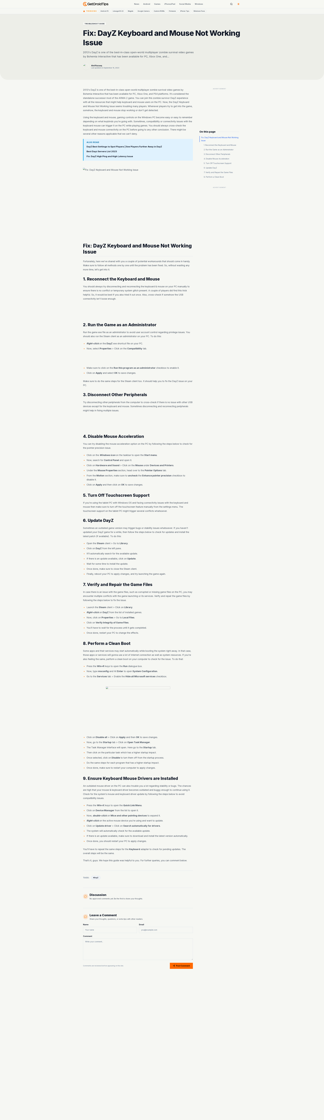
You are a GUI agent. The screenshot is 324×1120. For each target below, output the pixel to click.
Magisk (130, 11)
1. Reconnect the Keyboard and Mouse (220, 145)
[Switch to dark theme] (238, 4)
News (136, 4)
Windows (199, 4)
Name (85, 924)
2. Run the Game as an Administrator (219, 150)
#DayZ (95, 878)
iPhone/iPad (169, 4)
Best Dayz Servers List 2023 (102, 151)
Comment (87, 936)
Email (141, 924)
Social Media (185, 4)
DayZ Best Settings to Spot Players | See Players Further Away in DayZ (124, 146)
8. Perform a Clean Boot (214, 177)
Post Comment (183, 966)
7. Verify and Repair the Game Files (218, 172)
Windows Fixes (199, 11)
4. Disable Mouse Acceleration (216, 159)
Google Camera (143, 11)
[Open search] (231, 4)
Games (157, 4)
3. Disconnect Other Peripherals (217, 154)
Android (146, 4)
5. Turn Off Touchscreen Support (217, 163)
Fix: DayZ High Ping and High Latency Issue (110, 156)
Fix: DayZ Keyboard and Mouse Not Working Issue (219, 139)
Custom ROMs (159, 11)
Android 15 (104, 11)
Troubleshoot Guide (95, 24)
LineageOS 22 (118, 11)
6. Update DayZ (210, 168)
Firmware (172, 11)
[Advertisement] (138, 311)
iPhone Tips (184, 11)
